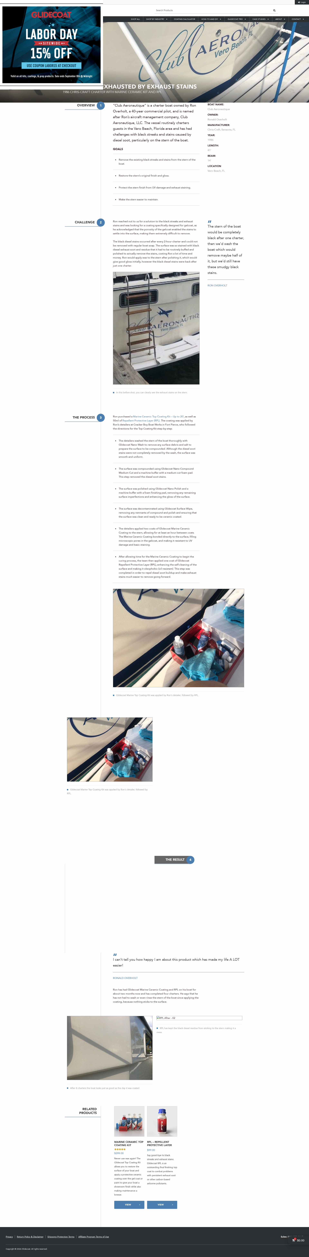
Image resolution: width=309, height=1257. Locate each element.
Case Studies (259, 19)
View (128, 1204)
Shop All (135, 19)
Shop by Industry (155, 19)
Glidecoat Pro (235, 19)
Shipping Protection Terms (60, 1236)
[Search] (274, 10)
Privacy (9, 1236)
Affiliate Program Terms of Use (93, 1236)
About (278, 19)
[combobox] (212, 10)
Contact (296, 19)
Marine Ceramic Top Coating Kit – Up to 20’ (158, 416)
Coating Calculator (184, 19)
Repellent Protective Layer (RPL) (141, 420)
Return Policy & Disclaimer (30, 1236)
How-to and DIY (209, 19)
